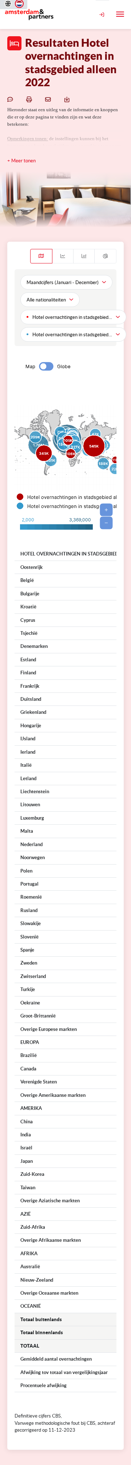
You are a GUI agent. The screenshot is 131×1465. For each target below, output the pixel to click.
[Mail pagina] (49, 99)
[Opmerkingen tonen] (11, 99)
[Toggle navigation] (120, 14)
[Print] (30, 99)
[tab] (41, 256)
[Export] (68, 99)
